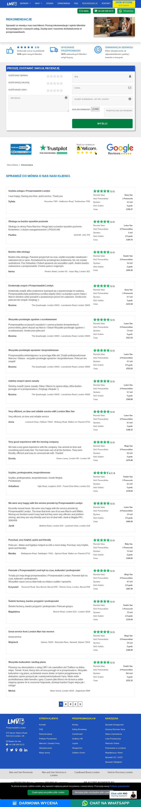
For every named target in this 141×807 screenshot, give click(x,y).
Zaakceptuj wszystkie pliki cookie (48, 792)
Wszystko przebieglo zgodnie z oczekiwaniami (32, 319)
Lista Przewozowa (113, 739)
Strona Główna (12, 165)
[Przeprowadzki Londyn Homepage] (12, 4)
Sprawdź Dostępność (114, 725)
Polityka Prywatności (48, 739)
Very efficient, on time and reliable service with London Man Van (41, 411)
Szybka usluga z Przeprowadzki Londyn (29, 191)
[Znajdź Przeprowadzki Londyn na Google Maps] (16, 750)
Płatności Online (112, 743)
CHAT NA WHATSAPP (109, 803)
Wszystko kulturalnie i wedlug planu (27, 662)
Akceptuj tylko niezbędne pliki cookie (93, 792)
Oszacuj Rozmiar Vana (115, 729)
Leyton (75, 743)
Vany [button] (37, 3)
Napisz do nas (14, 741)
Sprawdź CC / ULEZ (114, 757)
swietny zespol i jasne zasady (23, 381)
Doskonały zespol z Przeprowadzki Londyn (30, 285)
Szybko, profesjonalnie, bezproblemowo (29, 472)
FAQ (41, 729)
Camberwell (77, 734)
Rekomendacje (90, 3)
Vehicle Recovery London (120, 772)
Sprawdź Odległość (113, 762)
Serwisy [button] (24, 3)
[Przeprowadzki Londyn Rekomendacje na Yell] (87, 149)
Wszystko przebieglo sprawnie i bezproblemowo (33, 350)
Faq (76, 3)
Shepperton (77, 748)
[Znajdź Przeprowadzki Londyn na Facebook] (7, 750)
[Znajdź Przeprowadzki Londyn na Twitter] (11, 750)
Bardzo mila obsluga (19, 252)
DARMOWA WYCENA (38, 803)
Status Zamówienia (113, 734)
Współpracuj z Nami (114, 753)
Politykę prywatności (119, 786)
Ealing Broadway (79, 729)
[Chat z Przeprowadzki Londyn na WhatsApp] (86, 803)
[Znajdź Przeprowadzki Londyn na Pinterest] (20, 750)
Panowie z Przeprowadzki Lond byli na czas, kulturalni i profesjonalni (44, 570)
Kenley (75, 725)
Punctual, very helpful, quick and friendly (29, 540)
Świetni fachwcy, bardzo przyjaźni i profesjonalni (33, 601)
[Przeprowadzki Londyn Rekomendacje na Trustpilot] (54, 149)
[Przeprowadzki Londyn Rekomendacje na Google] (120, 149)
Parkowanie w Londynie (115, 748)
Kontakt (106, 3)
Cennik (49, 3)
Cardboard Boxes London (87, 772)
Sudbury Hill (77, 739)
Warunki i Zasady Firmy (49, 743)
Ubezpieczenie (45, 748)
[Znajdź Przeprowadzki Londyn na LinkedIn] (25, 750)
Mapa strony (44, 753)
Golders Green (78, 753)
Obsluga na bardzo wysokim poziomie (28, 221)
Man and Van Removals (21, 772)
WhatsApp (128, 11)
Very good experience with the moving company (33, 442)
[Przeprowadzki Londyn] (16, 721)
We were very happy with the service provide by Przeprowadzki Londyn (45, 503)
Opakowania (63, 3)
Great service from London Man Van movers (31, 631)
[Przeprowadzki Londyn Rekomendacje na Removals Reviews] (21, 149)
